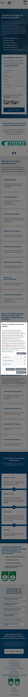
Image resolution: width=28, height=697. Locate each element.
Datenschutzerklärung (7, 351)
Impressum (8, 350)
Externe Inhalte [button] (7, 364)
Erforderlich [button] (6, 357)
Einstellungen (20, 353)
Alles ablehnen (10, 369)
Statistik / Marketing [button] (8, 360)
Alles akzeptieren (21, 372)
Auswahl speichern (20, 369)
